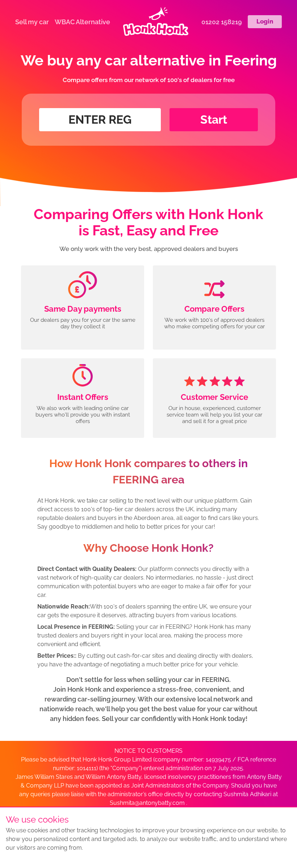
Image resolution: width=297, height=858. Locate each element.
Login (264, 21)
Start (213, 119)
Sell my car (32, 22)
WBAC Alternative (82, 22)
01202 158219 (221, 22)
